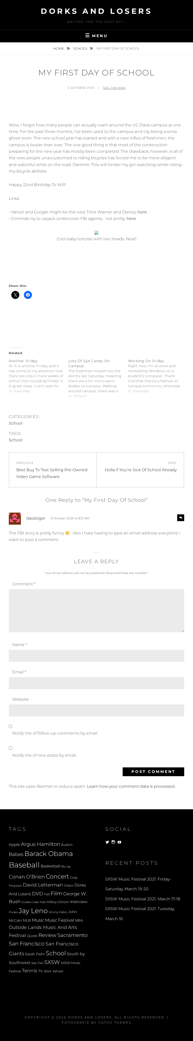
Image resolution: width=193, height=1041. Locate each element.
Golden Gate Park (34, 902)
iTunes (13, 912)
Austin (66, 845)
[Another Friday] (38, 375)
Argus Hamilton (40, 844)
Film (56, 893)
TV (40, 971)
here (142, 212)
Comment (23, 584)
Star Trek (37, 963)
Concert (57, 876)
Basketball (50, 866)
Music (38, 920)
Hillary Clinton (58, 902)
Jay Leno (33, 910)
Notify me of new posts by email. (44, 755)
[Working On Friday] (157, 375)
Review (47, 935)
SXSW (52, 962)
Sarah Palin (35, 954)
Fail (47, 894)
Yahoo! (58, 971)
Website (20, 699)
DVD (37, 894)
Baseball (24, 864)
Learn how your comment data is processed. (131, 786)
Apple (14, 844)
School (80, 48)
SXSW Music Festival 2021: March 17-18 (142, 899)
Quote (32, 936)
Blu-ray (66, 866)
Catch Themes (115, 1022)
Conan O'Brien (27, 876)
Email (19, 672)
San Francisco (26, 943)
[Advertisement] (100, 108)
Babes (16, 854)
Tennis (29, 971)
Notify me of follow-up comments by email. (55, 733)
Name (19, 644)
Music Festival (59, 920)
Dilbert (68, 885)
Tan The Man (114, 88)
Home (59, 48)
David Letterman (43, 885)
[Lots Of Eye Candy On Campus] (98, 378)
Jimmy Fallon (58, 912)
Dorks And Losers (96, 11)
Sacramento (72, 935)
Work (48, 971)
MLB (27, 920)
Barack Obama (48, 853)
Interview (78, 902)
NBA (79, 920)
